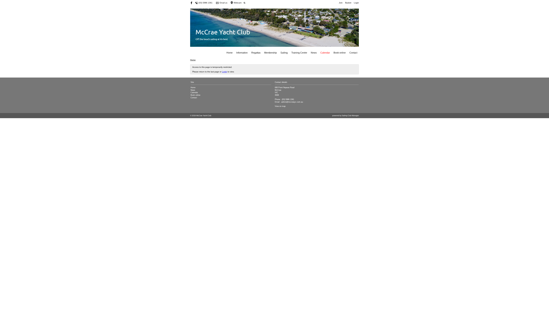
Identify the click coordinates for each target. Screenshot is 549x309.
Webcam (238, 3)
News (314, 53)
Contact (353, 53)
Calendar (325, 53)
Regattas (255, 53)
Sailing (284, 53)
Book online (340, 53)
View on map (280, 106)
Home (229, 53)
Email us (223, 3)
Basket (348, 3)
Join (341, 3)
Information (242, 53)
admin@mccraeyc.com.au (292, 102)
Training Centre (299, 53)
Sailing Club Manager (350, 116)
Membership (270, 53)
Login (356, 3)
